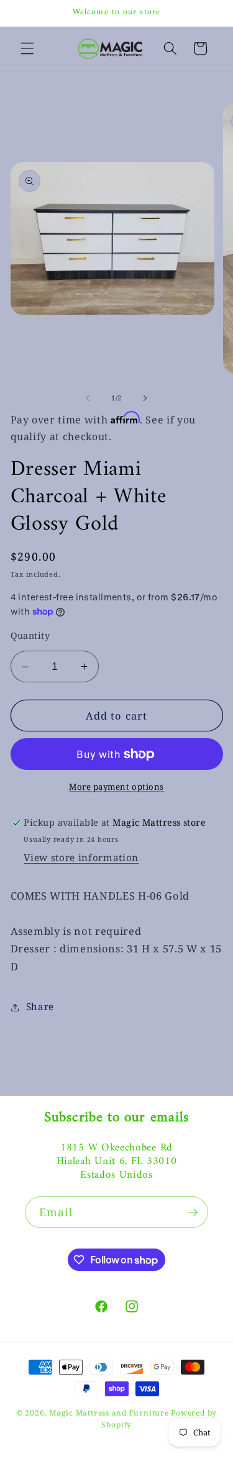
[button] (27, 48)
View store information (81, 857)
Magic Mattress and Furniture (110, 1412)
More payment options (116, 786)
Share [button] (40, 1006)
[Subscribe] (193, 1212)
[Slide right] (145, 398)
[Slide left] (87, 398)
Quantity (30, 635)
